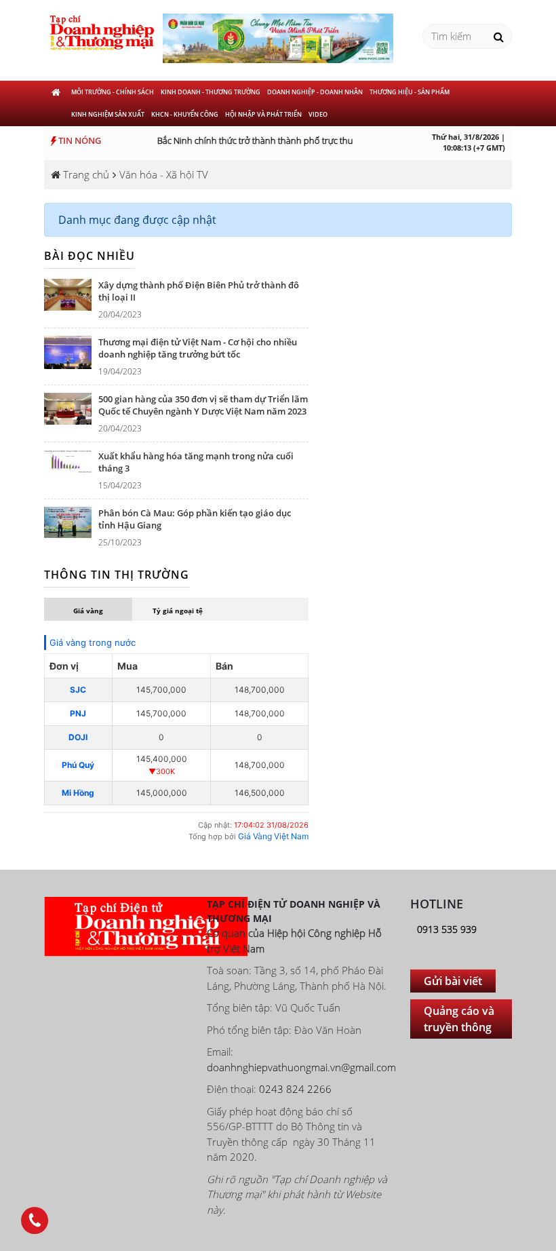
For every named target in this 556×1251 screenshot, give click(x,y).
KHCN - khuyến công (184, 114)
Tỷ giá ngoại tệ (178, 610)
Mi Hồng (78, 793)
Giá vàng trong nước (92, 642)
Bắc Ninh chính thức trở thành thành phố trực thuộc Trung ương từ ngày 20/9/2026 (316, 140)
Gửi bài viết (453, 981)
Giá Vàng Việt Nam (273, 836)
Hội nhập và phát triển (263, 114)
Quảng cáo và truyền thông (459, 1019)
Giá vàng (88, 610)
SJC (78, 690)
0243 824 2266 (295, 1089)
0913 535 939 (447, 929)
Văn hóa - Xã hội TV (163, 174)
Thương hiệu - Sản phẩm (410, 92)
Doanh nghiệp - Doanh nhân (315, 92)
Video (318, 114)
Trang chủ (84, 174)
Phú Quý (78, 765)
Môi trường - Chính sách (112, 92)
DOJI (77, 737)
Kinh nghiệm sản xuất (107, 114)
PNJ (78, 713)
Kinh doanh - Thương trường (210, 92)
